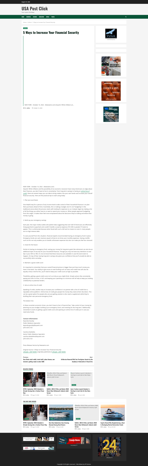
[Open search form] (125, 16)
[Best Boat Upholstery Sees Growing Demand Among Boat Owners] (61, 413)
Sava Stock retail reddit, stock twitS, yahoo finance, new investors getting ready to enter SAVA (39, 359)
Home (23, 17)
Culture (35, 17)
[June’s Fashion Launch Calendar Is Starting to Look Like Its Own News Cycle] (82, 379)
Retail (47, 17)
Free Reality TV (74, 445)
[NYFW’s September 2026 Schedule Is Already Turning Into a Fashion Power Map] (34, 379)
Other (52, 418)
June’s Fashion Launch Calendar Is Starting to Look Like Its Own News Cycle (80, 391)
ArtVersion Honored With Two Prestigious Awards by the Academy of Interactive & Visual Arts (77, 359)
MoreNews (79, 464)
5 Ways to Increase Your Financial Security (48, 350)
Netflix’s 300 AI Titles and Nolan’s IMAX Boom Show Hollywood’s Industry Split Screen (58, 391)
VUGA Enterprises (111, 39)
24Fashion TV (109, 457)
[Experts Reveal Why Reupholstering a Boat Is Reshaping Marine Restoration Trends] (113, 413)
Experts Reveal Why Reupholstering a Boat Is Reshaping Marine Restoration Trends (113, 424)
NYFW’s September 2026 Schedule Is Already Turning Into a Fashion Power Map (33, 391)
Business (28, 17)
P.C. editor (27, 108)
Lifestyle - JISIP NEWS (30, 352)
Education (41, 17)
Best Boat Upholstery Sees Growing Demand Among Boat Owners (59, 424)
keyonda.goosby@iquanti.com (33, 325)
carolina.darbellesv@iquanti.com (33, 336)
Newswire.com (49, 187)
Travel (53, 17)
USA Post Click (35, 8)
